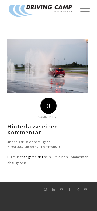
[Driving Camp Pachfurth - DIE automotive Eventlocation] (40, 11)
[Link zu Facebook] (69, 189)
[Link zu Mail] (86, 189)
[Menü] (82, 11)
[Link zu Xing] (78, 189)
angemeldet (33, 156)
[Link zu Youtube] (61, 189)
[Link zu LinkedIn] (53, 189)
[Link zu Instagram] (45, 189)
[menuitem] (82, 11)
